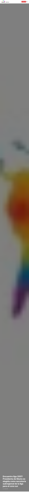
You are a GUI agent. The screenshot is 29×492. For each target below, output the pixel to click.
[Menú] (27, 1)
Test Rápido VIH (24, 1)
